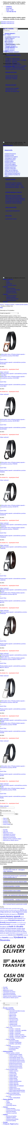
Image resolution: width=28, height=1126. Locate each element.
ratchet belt (22, 933)
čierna (4, 818)
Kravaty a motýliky (8, 28)
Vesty (7, 281)
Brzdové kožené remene (15, 1065)
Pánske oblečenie (8, 279)
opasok (23, 928)
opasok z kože (20, 930)
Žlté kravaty (12, 1017)
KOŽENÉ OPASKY (10, 179)
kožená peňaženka (9, 918)
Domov (2, 304)
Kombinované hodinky (12, 298)
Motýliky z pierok (14, 1043)
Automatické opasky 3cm (16, 1057)
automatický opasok (4, 910)
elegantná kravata (21, 912)
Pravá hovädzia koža (11, 1069)
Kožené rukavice (13, 1071)
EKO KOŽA (8, 216)
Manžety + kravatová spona (16, 1037)
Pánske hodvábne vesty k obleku (12, 890)
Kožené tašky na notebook (16, 1085)
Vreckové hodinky (11, 300)
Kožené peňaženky (14, 1081)
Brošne (11, 1049)
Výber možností (4, 372)
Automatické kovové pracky (16, 1060)
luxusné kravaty (5, 924)
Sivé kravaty (12, 1014)
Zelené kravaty (13, 1021)
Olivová (5, 819)
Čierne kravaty (13, 1012)
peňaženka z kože (4, 931)
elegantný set (15, 914)
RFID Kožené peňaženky (15, 1090)
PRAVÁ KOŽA (8, 150)
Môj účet (5, 831)
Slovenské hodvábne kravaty (17, 1011)
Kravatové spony (14, 1048)
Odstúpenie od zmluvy (9, 834)
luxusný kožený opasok (15, 924)
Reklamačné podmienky (9, 837)
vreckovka (11, 937)
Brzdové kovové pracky (15, 1063)
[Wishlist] (0, 357)
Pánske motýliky (10, 1039)
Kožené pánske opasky (22, 304)
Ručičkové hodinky (11, 295)
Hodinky (5, 294)
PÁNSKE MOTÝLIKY (11, 72)
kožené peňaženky (18, 918)
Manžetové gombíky (14, 1046)
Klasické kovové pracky (15, 1066)
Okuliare (5, 286)
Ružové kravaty (13, 1018)
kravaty (3, 922)
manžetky (2, 928)
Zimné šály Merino (11, 285)
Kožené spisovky (13, 1082)
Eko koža (8, 1096)
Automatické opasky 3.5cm (16, 1059)
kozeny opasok (13, 916)
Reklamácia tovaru (8, 832)
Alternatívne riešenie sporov (10, 840)
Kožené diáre (12, 1075)
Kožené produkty (8, 145)
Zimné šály (9, 283)
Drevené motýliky (14, 1042)
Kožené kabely (13, 1078)
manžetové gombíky (11, 928)
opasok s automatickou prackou (8, 930)
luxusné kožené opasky (21, 922)
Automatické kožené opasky (5, 908)
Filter (16, 814)
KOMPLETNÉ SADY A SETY (13, 55)
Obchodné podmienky (9, 835)
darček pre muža (9, 912)
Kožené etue (12, 1072)
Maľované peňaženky (15, 1094)
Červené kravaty (13, 1020)
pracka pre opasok (21, 931)
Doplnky (8, 1045)
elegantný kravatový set (5, 914)
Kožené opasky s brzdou (15, 1056)
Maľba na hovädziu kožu (12, 1093)
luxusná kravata (11, 922)
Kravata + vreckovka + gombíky (17, 1030)
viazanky (5, 937)
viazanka (19, 935)
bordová (5, 821)
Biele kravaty (12, 1015)
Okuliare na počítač (11, 292)
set (26, 933)
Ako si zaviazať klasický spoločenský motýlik (15, 904)
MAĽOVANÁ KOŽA (10, 207)
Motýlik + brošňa (14, 1032)
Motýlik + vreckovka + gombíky (17, 1036)
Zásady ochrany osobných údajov (12, 838)
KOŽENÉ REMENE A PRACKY (13, 192)
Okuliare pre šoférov (11, 289)
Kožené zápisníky (14, 1084)
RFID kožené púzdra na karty (17, 1091)
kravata (11, 920)
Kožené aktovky (13, 1076)
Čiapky (8, 282)
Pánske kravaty (10, 1009)
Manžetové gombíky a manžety (11, 886)
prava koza (12, 933)
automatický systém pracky (14, 910)
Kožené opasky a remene (13, 1053)
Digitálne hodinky (11, 297)
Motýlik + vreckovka (14, 1033)
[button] (7, 34)
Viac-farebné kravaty (15, 1026)
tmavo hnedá (6, 824)
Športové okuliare (11, 291)
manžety (19, 928)
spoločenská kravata (4, 935)
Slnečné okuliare (10, 288)
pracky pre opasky (4, 933)
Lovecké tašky (13, 1073)
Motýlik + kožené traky (15, 1034)
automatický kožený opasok (17, 908)
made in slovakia (16, 926)
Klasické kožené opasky (15, 1054)
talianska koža (12, 935)
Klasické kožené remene (15, 1068)
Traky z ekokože (13, 1097)
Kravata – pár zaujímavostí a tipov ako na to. (15, 895)
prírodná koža (17, 933)
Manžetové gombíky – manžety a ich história (15, 899)
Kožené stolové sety (14, 1088)
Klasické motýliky (14, 1040)
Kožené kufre (12, 1087)
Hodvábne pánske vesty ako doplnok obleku (15, 881)
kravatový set (20, 920)
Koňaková (5, 822)
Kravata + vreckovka (14, 1029)
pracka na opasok (12, 931)
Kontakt (5, 301)
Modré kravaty (13, 1023)
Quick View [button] (3, 359)
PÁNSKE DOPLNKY (10, 85)
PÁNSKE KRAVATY (10, 33)
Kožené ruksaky (13, 1079)
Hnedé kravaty (13, 1024)
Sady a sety (9, 1027)
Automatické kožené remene (17, 1062)
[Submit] (3, 32)
